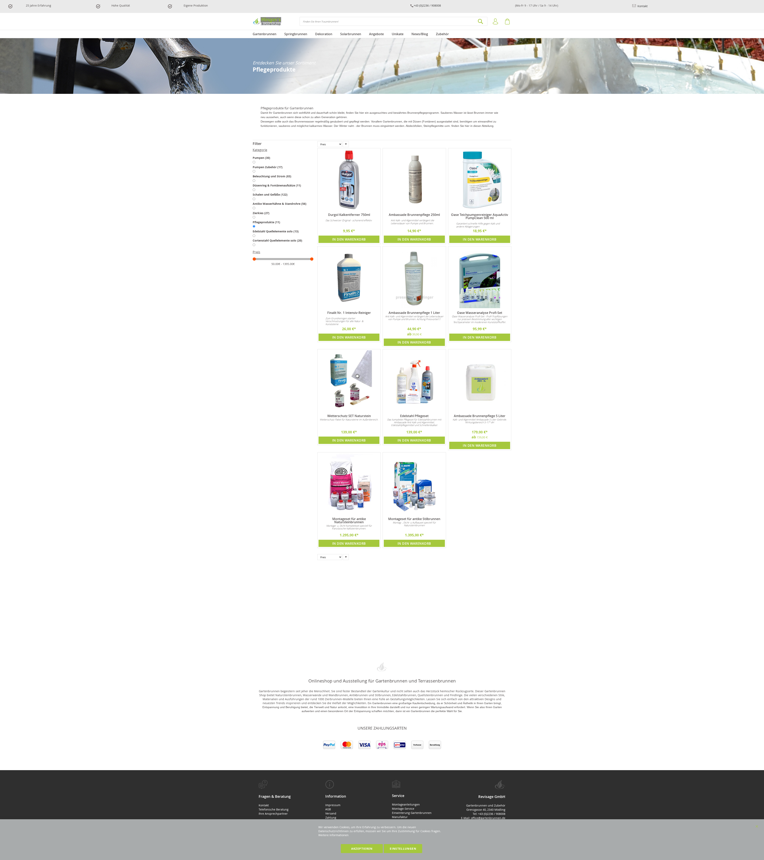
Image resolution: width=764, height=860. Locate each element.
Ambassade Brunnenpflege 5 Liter (479, 415)
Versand (330, 813)
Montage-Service (403, 808)
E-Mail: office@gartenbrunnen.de (483, 818)
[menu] (382, 34)
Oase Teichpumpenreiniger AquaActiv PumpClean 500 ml (479, 216)
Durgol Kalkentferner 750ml (349, 214)
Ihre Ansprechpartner (273, 813)
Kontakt (642, 6)
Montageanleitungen (406, 804)
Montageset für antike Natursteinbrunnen (349, 520)
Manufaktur (400, 817)
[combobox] (393, 21)
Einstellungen (403, 848)
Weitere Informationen (333, 835)
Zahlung (330, 817)
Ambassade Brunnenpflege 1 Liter (414, 312)
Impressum (332, 805)
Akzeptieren (362, 848)
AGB (328, 809)
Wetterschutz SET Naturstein (349, 415)
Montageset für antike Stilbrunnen (414, 518)
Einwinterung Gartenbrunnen (412, 813)
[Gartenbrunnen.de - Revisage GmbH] (267, 21)
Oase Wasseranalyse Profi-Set (479, 312)
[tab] (283, 143)
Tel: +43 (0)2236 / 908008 (489, 814)
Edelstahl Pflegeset (414, 415)
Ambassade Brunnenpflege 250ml (414, 214)
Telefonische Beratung (273, 809)
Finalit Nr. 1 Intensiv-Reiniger (349, 312)
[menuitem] (266, 34)
